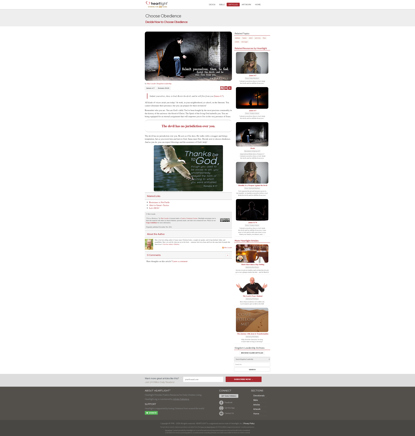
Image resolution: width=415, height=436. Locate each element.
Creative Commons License (189, 218)
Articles (233, 4)
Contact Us (229, 413)
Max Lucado (151, 83)
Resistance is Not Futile (159, 202)
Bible (222, 4)
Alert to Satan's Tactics (159, 205)
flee (264, 38)
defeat (237, 38)
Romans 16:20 (163, 88)
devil (250, 38)
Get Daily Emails (228, 396)
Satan (244, 38)
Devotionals (258, 395)
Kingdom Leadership (164, 83)
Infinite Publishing (181, 399)
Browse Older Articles (252, 353)
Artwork (246, 4)
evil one (257, 38)
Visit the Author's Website (171, 244)
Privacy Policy (249, 423)
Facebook (228, 402)
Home (256, 413)
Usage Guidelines (151, 222)
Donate (151, 413)
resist (237, 42)
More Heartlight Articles (247, 240)
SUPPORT (150, 404)
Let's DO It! (154, 208)
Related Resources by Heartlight (251, 48)
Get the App (230, 408)
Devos (212, 4)
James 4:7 (150, 88)
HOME (258, 4)
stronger (244, 42)
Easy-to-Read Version (208, 427)
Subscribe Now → (243, 379)
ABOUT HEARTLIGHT (158, 390)
